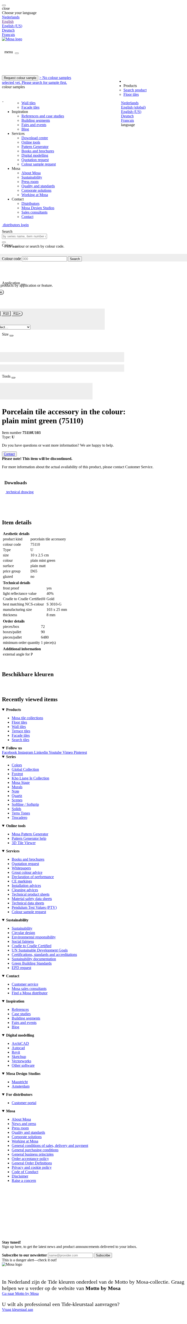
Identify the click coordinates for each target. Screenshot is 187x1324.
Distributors (30, 203)
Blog (25, 129)
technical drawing (20, 492)
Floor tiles (131, 94)
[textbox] (24, 236)
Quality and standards (38, 186)
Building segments (35, 120)
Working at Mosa (34, 195)
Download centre (34, 138)
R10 (6, 313)
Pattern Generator (34, 147)
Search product (135, 90)
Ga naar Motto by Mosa (20, 1293)
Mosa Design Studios (37, 208)
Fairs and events (33, 125)
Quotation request (35, 160)
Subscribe (103, 1255)
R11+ (17, 313)
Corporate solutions (36, 190)
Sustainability (31, 177)
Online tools (30, 142)
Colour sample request (38, 164)
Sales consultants (34, 212)
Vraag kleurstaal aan (17, 1309)
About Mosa (31, 173)
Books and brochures (37, 151)
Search (75, 259)
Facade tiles (30, 107)
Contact (27, 217)
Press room (29, 182)
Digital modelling (34, 155)
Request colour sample (20, 78)
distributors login (15, 225)
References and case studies (42, 116)
